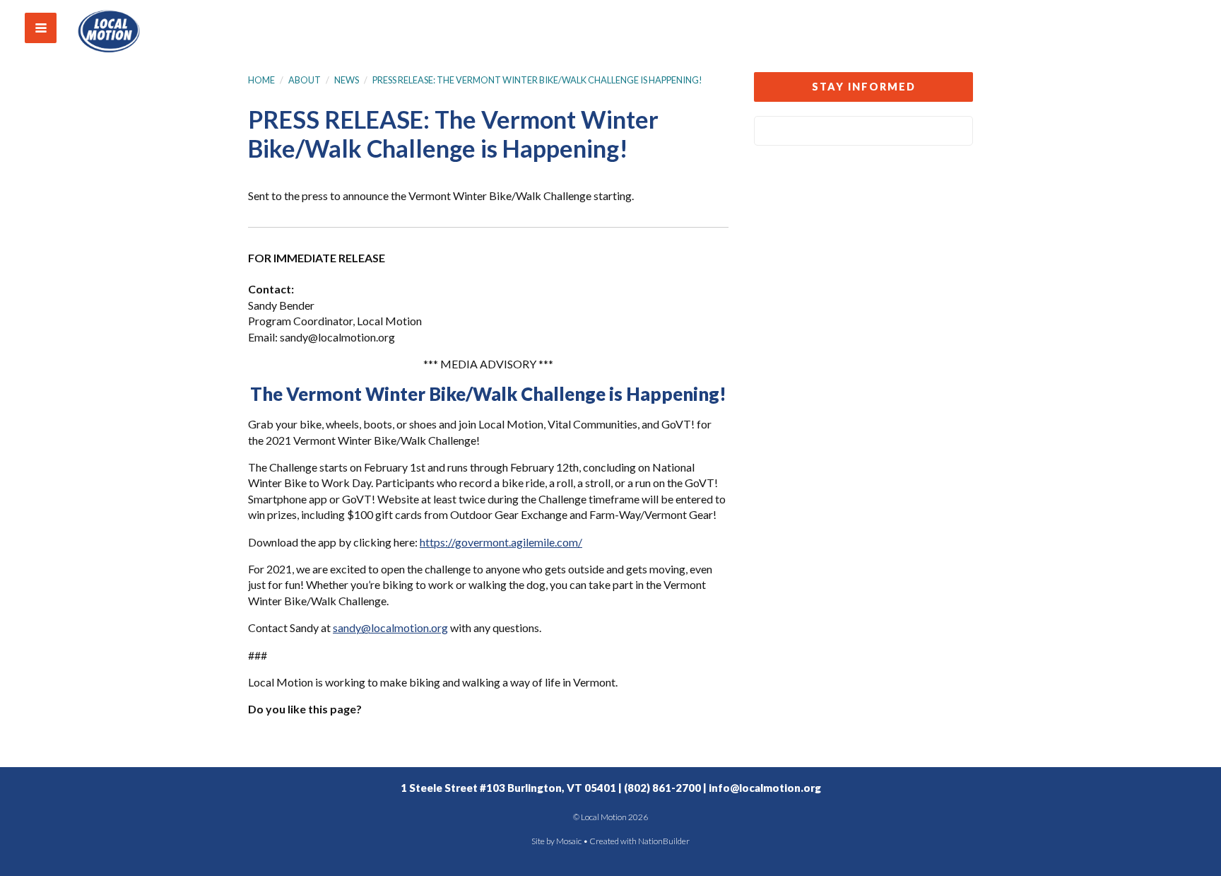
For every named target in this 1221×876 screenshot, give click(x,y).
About (304, 80)
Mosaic (569, 841)
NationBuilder (664, 841)
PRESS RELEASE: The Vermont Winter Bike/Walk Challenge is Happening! (537, 80)
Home (261, 80)
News (346, 80)
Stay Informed (864, 87)
